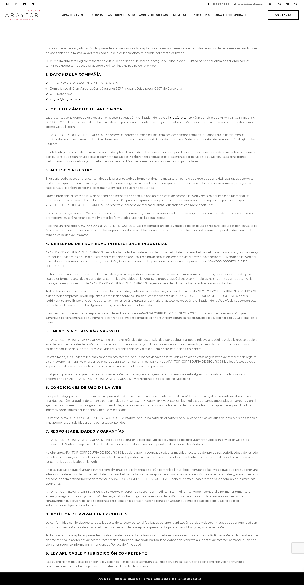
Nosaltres (202, 15)
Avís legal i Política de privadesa (119, 578)
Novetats (180, 15)
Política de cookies (188, 578)
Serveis (97, 15)
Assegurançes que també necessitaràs (138, 15)
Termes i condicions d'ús (158, 578)
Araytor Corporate (230, 15)
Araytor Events (74, 15)
